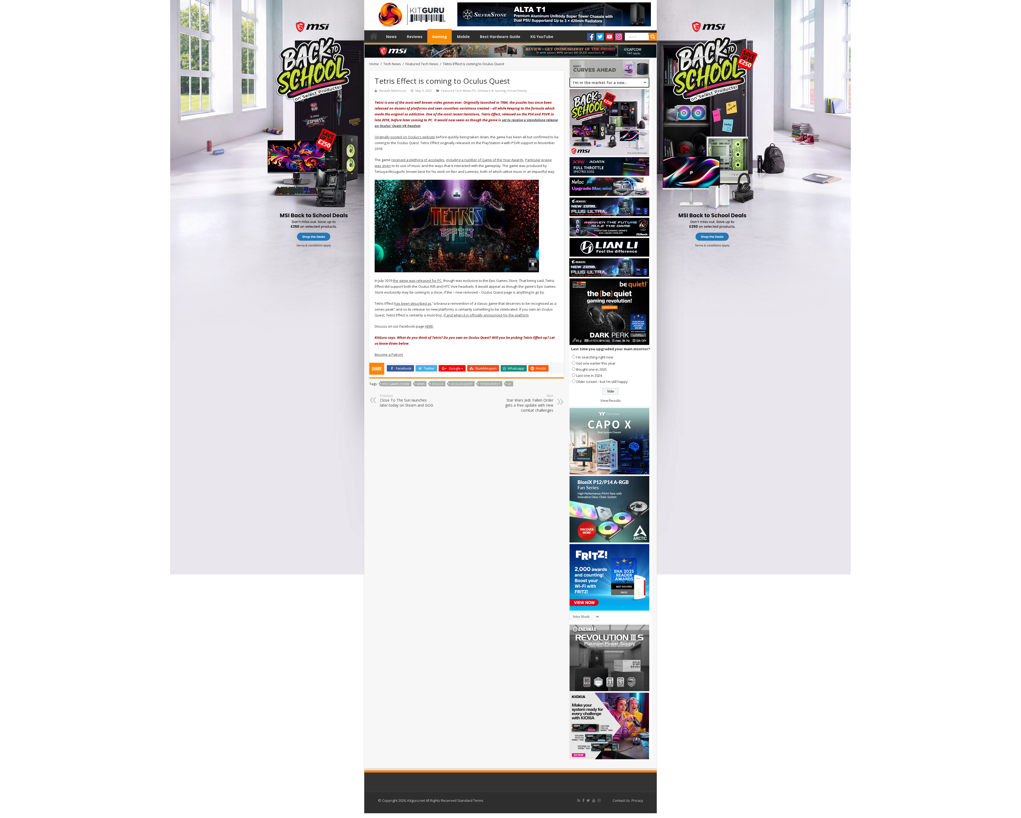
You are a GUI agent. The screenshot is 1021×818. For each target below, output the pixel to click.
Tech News (392, 63)
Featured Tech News (421, 63)
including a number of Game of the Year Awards (485, 159)
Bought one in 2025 (591, 369)
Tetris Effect (490, 384)
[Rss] (579, 800)
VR (509, 384)
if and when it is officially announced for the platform (486, 315)
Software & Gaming (492, 91)
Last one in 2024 (589, 375)
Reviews (414, 36)
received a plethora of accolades (418, 159)
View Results (610, 400)
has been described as (413, 303)
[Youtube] (609, 36)
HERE (429, 326)
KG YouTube (541, 36)
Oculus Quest (462, 384)
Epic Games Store (395, 384)
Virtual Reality (517, 91)
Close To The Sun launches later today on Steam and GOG (406, 401)
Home (374, 35)
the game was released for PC (417, 280)
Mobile (463, 36)
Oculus (437, 384)
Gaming (439, 36)
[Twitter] (600, 36)
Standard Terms (470, 800)
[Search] (653, 37)
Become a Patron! (389, 354)
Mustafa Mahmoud (392, 91)
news (421, 384)
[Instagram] (618, 36)
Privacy (637, 800)
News (391, 36)
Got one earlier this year (596, 363)
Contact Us (621, 800)
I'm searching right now (594, 357)
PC (474, 91)
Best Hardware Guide (500, 36)
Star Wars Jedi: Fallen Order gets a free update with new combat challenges (529, 403)
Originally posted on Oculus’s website (405, 137)
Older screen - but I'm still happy (602, 381)
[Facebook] (591, 36)
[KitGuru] (410, 12)
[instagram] (599, 800)
